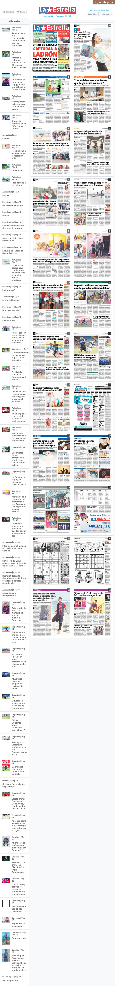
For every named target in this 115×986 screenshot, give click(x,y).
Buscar (22, 12)
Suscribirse (92, 14)
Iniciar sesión (106, 14)
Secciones (9, 12)
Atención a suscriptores (101, 10)
